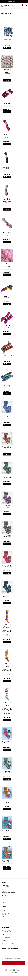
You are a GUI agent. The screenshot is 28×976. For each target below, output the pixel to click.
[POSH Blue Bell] (7, 31)
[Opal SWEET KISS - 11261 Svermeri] (7, 438)
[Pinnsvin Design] (7, 6)
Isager (3, 919)
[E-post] (14, 955)
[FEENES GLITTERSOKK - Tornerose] (7, 255)
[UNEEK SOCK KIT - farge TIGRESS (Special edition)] (7, 655)
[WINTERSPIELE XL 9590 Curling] (7, 733)
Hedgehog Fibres (5, 913)
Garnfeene (4, 910)
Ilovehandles (4, 917)
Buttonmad (4, 908)
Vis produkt (7, 47)
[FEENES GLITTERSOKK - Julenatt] (7, 158)
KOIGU (3, 920)
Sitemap (3, 899)
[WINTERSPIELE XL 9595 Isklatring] (7, 852)
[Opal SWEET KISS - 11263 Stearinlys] (7, 497)
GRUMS (3, 911)
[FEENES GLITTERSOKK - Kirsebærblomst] (7, 190)
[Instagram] (6, 902)
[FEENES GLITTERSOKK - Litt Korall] (7, 223)
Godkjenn (13, 963)
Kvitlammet (4, 921)
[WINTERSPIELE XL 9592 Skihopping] (7, 793)
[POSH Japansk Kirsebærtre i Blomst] (7, 61)
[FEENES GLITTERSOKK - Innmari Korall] (7, 125)
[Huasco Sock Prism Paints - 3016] (7, 377)
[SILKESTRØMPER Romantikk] (7, 94)
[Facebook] (4, 902)
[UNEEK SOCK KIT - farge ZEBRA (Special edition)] (7, 694)
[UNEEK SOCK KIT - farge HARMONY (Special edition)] (7, 616)
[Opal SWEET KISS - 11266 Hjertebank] (7, 557)
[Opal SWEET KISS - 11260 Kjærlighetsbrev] (7, 407)
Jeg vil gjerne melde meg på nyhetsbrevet (13, 958)
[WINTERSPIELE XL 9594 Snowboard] (7, 822)
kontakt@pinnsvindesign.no (10, 896)
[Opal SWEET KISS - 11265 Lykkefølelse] (7, 527)
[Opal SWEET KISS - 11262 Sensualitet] (7, 468)
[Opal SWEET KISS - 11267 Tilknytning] (7, 587)
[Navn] (14, 952)
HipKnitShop (4, 916)
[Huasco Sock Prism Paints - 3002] (7, 288)
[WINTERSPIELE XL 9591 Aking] (7, 763)
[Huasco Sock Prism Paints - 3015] (7, 347)
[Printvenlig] (26, 9)
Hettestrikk (4, 914)
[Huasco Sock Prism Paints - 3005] (7, 318)
